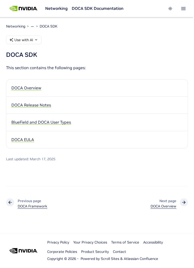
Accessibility (153, 242)
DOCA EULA (22, 139)
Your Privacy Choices (90, 242)
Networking (56, 8)
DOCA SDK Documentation (98, 8)
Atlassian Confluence (141, 258)
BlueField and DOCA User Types (41, 122)
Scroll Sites (110, 258)
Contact (119, 251)
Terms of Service (125, 242)
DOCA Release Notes (31, 105)
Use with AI (23, 40)
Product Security (95, 251)
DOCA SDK (48, 26)
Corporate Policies (62, 251)
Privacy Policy (58, 242)
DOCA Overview (26, 87)
